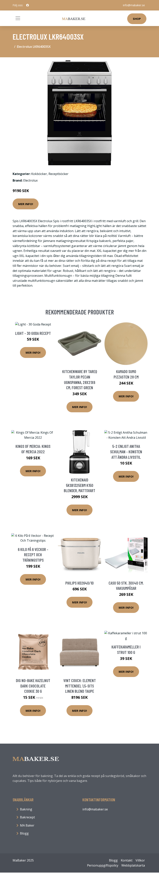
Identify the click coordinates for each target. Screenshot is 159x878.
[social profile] (27, 5)
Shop (137, 19)
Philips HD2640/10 (79, 582)
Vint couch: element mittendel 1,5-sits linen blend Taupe (79, 686)
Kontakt (126, 860)
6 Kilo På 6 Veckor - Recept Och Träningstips (33, 554)
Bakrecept (27, 817)
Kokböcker (39, 174)
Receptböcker (58, 174)
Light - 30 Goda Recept (33, 333)
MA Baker (27, 825)
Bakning (26, 809)
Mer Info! (25, 204)
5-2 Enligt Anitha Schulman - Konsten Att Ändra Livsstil (126, 451)
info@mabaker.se (134, 5)
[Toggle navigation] (18, 18)
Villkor (140, 860)
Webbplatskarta (133, 865)
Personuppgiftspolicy (102, 865)
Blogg (24, 833)
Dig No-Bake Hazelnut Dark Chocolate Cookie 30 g (33, 686)
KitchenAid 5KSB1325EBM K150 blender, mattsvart (79, 485)
